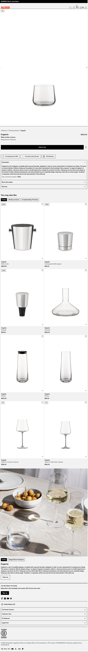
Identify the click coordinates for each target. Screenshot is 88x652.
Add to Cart (41, 145)
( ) (81, 7)
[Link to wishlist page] (72, 7)
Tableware (4, 128)
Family (4, 197)
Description (5, 160)
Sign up (5, 585)
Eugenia (23, 128)
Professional (6, 610)
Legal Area (5, 615)
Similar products (14, 197)
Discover (5, 569)
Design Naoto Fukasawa (16, 551)
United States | (9, 596)
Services (4, 184)
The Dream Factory (8, 601)
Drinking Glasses (14, 128)
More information (7, 180)
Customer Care (6, 606)
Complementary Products (30, 197)
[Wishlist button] (84, 145)
